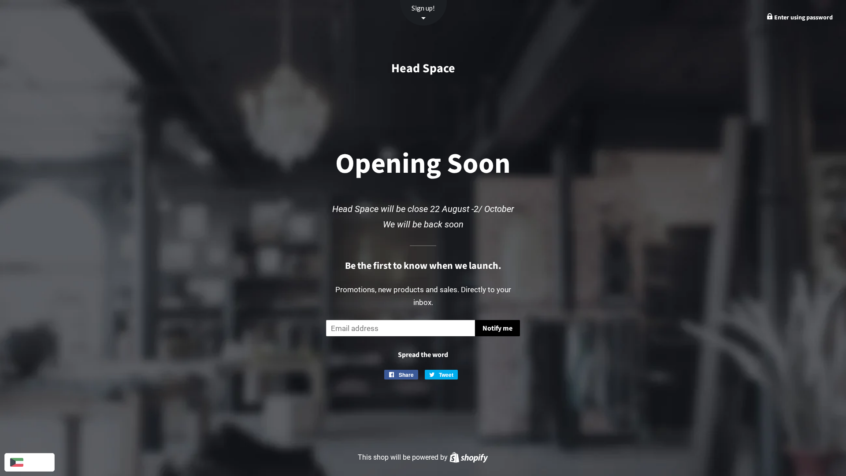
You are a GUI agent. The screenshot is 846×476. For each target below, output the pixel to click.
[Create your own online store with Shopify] (468, 457)
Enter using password (803, 17)
